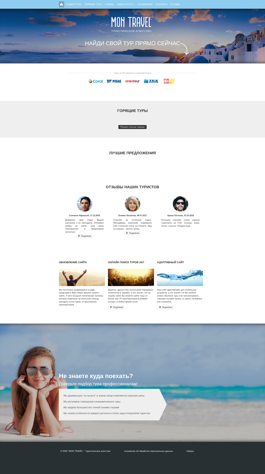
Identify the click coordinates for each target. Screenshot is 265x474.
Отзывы (175, 4)
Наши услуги (124, 4)
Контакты (161, 4)
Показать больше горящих (132, 127)
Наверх (190, 451)
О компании (145, 4)
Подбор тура (73, 4)
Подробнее (85, 236)
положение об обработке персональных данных (148, 451)
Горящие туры (93, 4)
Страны (109, 4)
